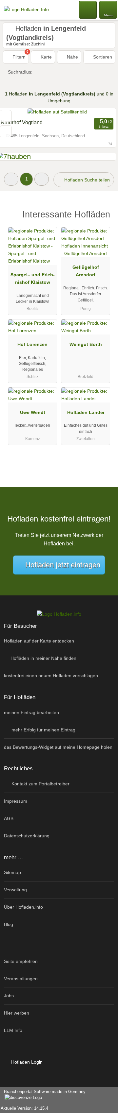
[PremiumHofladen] (105, 216)
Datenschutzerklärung (26, 835)
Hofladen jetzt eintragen (62, 565)
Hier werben (16, 1013)
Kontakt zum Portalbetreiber (39, 783)
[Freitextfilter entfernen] (88, 9)
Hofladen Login (26, 1062)
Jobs (9, 995)
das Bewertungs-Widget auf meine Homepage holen (58, 747)
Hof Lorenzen (32, 344)
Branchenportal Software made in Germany (43, 1095)
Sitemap (12, 872)
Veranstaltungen (21, 978)
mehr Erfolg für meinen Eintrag (42, 729)
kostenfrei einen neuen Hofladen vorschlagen (51, 675)
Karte (45, 57)
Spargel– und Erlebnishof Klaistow (32, 278)
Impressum (15, 801)
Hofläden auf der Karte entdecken (39, 640)
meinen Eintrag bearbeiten (31, 712)
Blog (8, 924)
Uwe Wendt (32, 412)
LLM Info (13, 1030)
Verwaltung (15, 889)
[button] (11, 179)
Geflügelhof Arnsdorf (85, 271)
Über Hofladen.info (23, 907)
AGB (8, 818)
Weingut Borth (85, 344)
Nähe (72, 57)
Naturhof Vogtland (22, 122)
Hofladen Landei (85, 412)
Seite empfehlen (21, 961)
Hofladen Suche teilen (86, 179)
